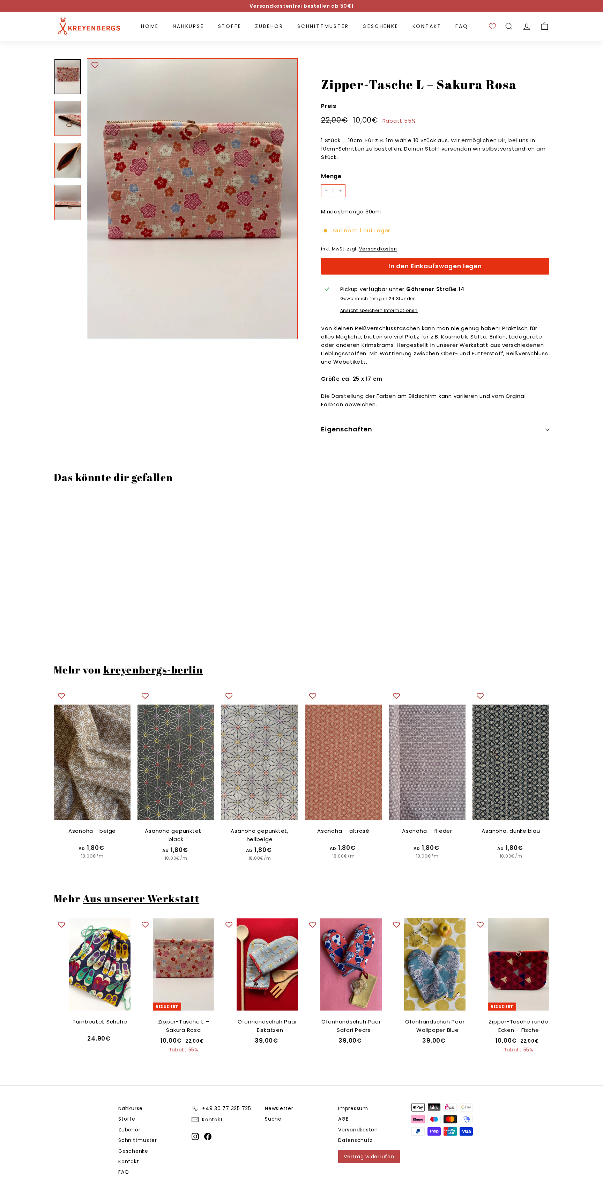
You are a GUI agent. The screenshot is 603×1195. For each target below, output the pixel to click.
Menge (331, 176)
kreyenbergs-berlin (153, 670)
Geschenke (380, 26)
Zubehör (269, 26)
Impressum (353, 1108)
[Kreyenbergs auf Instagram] (195, 1136)
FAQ (461, 26)
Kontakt (427, 26)
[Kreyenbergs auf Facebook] (207, 1136)
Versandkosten (378, 249)
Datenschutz (355, 1140)
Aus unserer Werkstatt (141, 898)
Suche (273, 1118)
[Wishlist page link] (492, 26)
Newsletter (279, 1108)
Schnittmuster (323, 26)
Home (150, 26)
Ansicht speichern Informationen (379, 310)
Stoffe (229, 26)
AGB (343, 1118)
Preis (328, 106)
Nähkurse (188, 26)
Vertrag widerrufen (369, 1156)
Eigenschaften (346, 429)
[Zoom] (192, 199)
